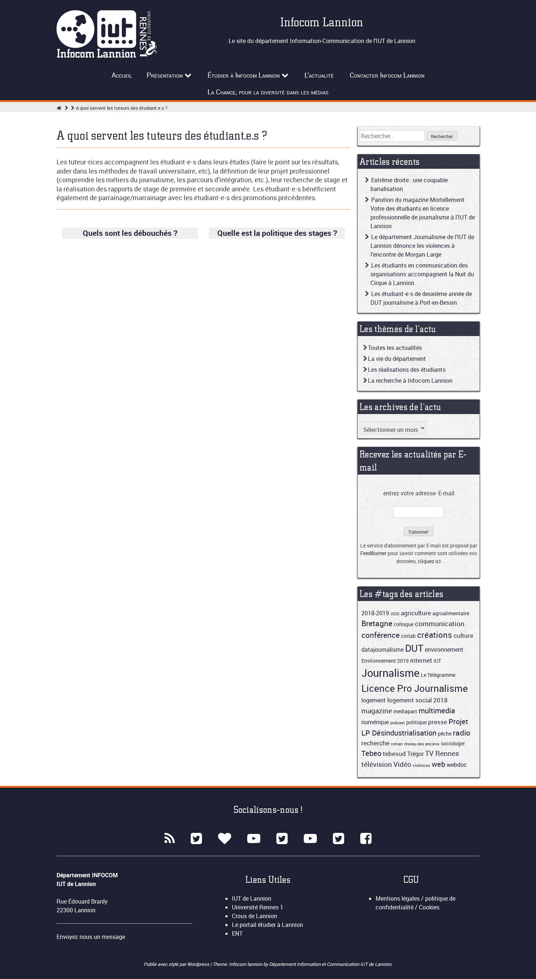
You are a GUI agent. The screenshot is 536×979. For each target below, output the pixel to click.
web (438, 764)
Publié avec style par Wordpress (177, 964)
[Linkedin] (224, 838)
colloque (403, 624)
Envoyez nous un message (91, 937)
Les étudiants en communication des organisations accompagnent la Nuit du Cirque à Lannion (422, 274)
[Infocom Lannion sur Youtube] (253, 838)
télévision (376, 764)
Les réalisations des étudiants (407, 370)
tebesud (394, 753)
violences (421, 765)
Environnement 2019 (385, 660)
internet (421, 660)
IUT (437, 660)
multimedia (437, 710)
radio (461, 733)
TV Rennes (442, 753)
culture (463, 635)
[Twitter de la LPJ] (338, 838)
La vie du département (397, 359)
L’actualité (319, 75)
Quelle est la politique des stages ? (277, 233)
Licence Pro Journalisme (414, 688)
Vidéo (402, 764)
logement (373, 700)
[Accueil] (59, 108)
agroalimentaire (450, 613)
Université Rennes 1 (257, 907)
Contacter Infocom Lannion (387, 75)
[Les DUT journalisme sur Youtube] (310, 838)
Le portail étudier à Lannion (267, 925)
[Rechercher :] (393, 136)
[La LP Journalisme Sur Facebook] (366, 838)
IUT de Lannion (251, 898)
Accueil (122, 75)
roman (397, 743)
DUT (414, 648)
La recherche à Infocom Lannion (410, 381)
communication (440, 623)
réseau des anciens (421, 743)
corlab (408, 635)
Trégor (415, 754)
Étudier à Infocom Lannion (243, 75)
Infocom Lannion (322, 22)
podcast (397, 722)
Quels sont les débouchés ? (130, 233)
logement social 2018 (417, 700)
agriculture (416, 613)
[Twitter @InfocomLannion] (196, 838)
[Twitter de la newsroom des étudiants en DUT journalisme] (282, 838)
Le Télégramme (438, 674)
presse (437, 722)
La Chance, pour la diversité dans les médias (268, 92)
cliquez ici (429, 561)
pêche (444, 733)
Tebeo (371, 753)
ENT (237, 933)
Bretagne (376, 623)
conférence (380, 635)
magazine (376, 710)
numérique (375, 722)
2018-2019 (375, 613)
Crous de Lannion (254, 916)
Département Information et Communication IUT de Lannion (330, 964)
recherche (375, 743)
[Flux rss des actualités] (169, 838)
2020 (395, 613)
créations (434, 634)
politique (416, 722)
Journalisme (390, 673)
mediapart (405, 711)
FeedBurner (373, 553)
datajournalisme (382, 649)
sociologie (453, 743)
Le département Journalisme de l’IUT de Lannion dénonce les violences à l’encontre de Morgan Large (422, 245)
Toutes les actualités (395, 348)
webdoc (457, 765)
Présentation (165, 75)
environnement (444, 649)
